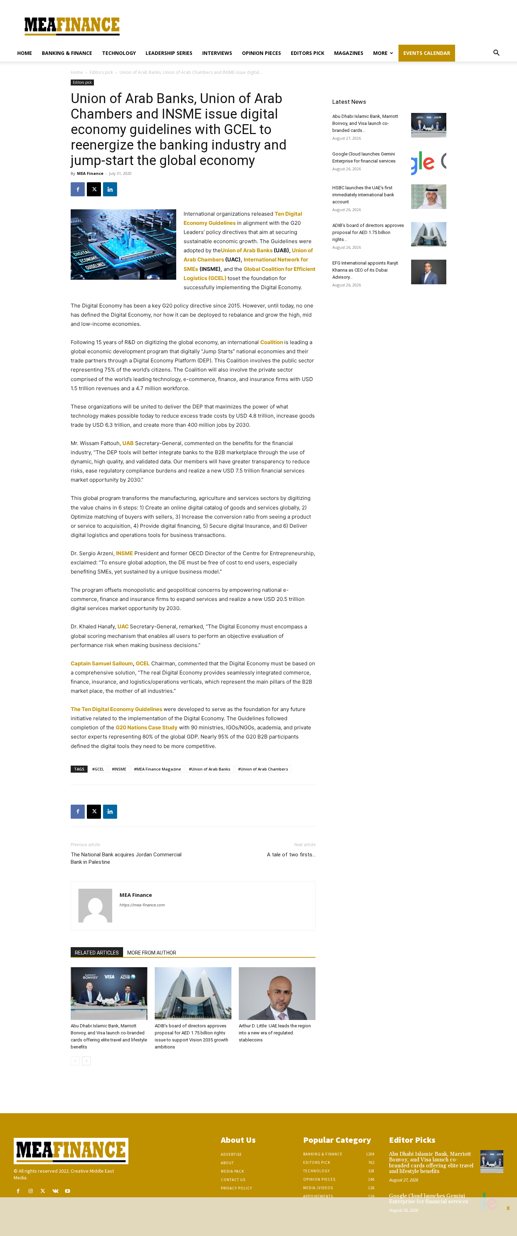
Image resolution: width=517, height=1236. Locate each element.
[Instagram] (30, 1191)
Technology (119, 53)
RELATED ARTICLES (97, 953)
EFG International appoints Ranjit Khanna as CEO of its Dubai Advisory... (365, 270)
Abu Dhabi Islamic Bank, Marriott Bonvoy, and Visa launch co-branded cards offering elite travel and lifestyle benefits (431, 1163)
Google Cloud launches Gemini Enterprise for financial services (428, 1199)
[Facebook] (78, 189)
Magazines (348, 53)
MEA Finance (90, 173)
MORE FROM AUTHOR (151, 953)
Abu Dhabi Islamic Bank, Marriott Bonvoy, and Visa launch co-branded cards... (365, 123)
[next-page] (86, 1061)
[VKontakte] (55, 1191)
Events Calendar (426, 53)
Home (24, 53)
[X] (94, 189)
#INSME (119, 769)
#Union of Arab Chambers (263, 769)
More (380, 53)
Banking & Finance (67, 53)
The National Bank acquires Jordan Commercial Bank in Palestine (126, 858)
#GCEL (98, 769)
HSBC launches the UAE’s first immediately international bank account (363, 194)
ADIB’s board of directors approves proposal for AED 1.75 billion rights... (368, 232)
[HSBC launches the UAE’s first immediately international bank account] (428, 196)
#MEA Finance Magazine (157, 769)
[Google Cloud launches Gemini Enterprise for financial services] (428, 163)
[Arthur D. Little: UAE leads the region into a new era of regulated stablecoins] (277, 993)
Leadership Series (169, 53)
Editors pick (307, 53)
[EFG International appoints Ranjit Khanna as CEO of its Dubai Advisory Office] (428, 272)
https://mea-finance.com (142, 904)
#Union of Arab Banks (209, 769)
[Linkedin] (110, 189)
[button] (496, 53)
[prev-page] (75, 1061)
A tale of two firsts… (291, 854)
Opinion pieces (261, 53)
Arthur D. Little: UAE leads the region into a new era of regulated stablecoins (275, 1032)
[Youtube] (67, 1191)
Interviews (217, 53)
